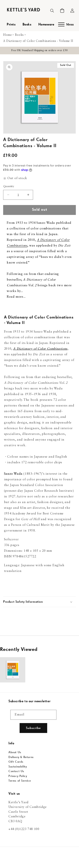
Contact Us (16, 771)
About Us (14, 752)
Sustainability (17, 766)
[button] (62, 10)
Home (7, 34)
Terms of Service (19, 780)
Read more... (16, 296)
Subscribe (33, 728)
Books (27, 24)
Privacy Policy (17, 776)
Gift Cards (15, 761)
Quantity (8, 186)
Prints (11, 24)
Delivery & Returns (21, 757)
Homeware (46, 24)
